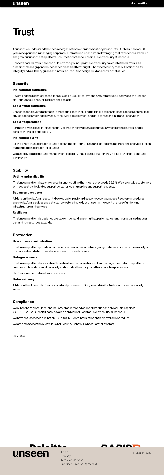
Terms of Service (72, 460)
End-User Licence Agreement (79, 464)
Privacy (66, 456)
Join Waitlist (139, 3)
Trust (64, 452)
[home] (21, 3)
